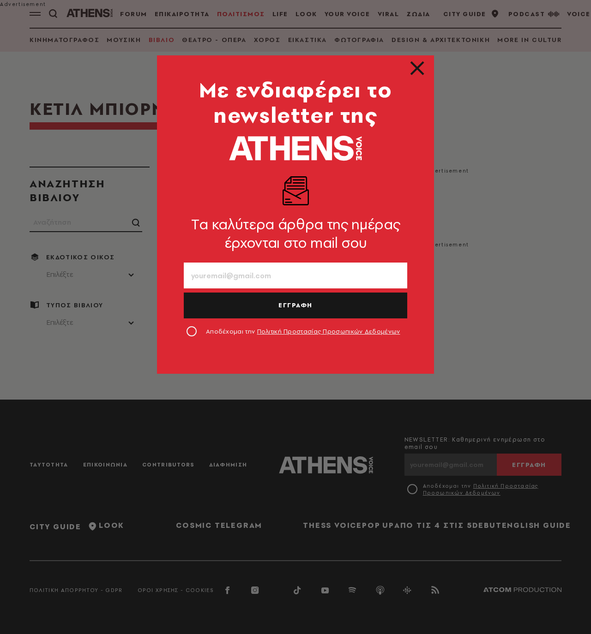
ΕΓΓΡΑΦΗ (295, 305)
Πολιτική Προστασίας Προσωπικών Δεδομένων (328, 331)
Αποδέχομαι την (303, 331)
